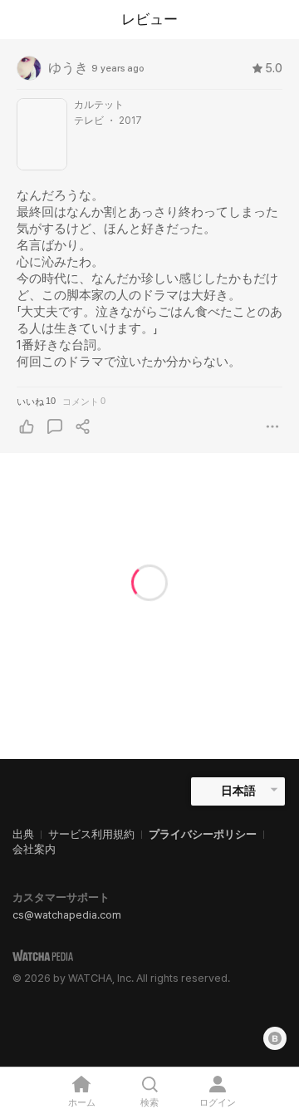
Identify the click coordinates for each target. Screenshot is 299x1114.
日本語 (238, 790)
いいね (36, 401)
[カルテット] (42, 134)
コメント (83, 401)
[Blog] (275, 1038)
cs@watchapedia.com (66, 915)
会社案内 (34, 849)
